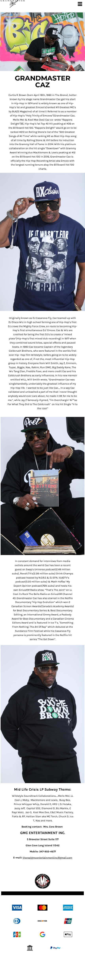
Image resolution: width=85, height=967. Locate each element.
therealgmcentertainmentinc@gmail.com (47, 857)
